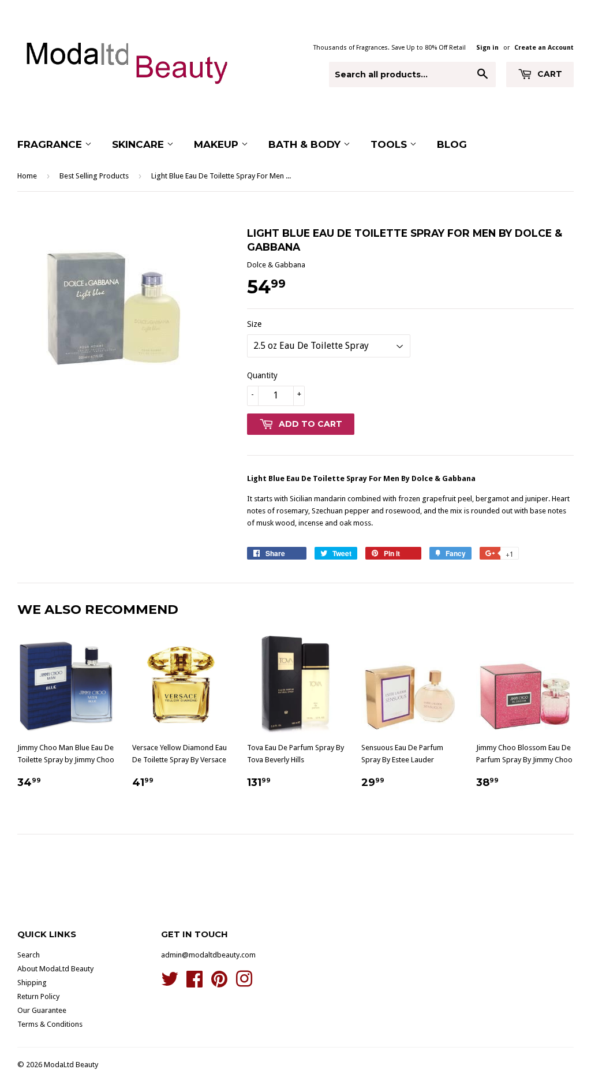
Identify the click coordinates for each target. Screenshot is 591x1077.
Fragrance (51, 144)
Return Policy (38, 996)
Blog (452, 144)
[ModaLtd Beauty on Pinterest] (219, 983)
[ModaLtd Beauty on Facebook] (194, 983)
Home (27, 176)
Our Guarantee (41, 1010)
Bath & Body (305, 144)
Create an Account (544, 47)
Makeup (217, 144)
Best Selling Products (94, 176)
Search (28, 955)
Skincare (139, 144)
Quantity (262, 375)
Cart (548, 74)
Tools (390, 144)
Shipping (32, 982)
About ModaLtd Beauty (55, 968)
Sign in (487, 47)
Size (254, 324)
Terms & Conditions (50, 1024)
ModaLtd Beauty (71, 1064)
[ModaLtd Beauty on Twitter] (169, 983)
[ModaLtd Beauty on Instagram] (244, 983)
